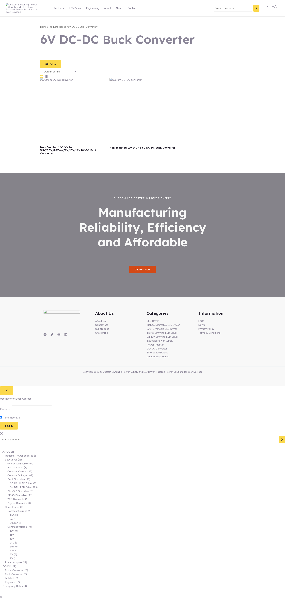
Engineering (92, 8)
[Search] (256, 8)
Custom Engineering (158, 356)
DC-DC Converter (157, 348)
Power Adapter (155, 344)
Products (59, 8)
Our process (102, 328)
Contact (132, 8)
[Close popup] (6, 390)
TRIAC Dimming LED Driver (162, 332)
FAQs (201, 320)
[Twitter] (51, 334)
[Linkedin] (65, 334)
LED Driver (75, 8)
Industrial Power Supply (160, 340)
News (119, 8)
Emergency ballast (157, 352)
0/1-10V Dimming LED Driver (162, 336)
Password (5, 409)
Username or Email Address (16, 398)
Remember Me (11, 417)
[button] (1, 597)
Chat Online (101, 332)
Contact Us (101, 324)
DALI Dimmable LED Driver (162, 328)
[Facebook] (45, 334)
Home (43, 27)
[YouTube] (58, 334)
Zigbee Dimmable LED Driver (163, 324)
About (107, 8)
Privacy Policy (206, 328)
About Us (100, 320)
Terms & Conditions (209, 332)
